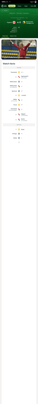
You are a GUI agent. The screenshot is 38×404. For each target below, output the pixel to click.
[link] (12, 6)
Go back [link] (6, 10)
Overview (5, 36)
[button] (33, 6)
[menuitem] (12, 6)
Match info (13, 36)
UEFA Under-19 (4, 6)
